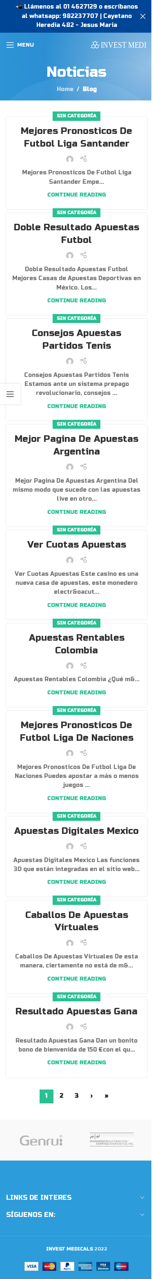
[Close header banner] (143, 16)
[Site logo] (119, 44)
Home (65, 89)
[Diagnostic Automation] (112, 1140)
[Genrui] (41, 1140)
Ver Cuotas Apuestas (76, 544)
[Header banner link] (76, 16)
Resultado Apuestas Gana (76, 1011)
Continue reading (76, 195)
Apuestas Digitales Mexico (76, 831)
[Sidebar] (10, 394)
